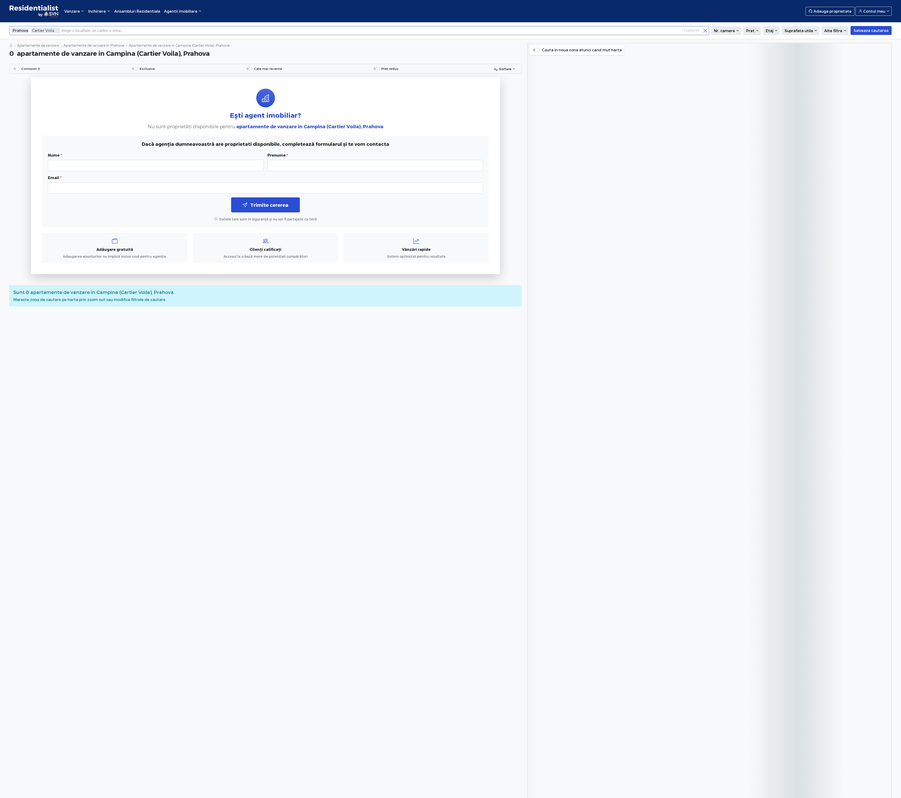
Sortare (505, 69)
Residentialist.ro (34, 11)
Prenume (277, 155)
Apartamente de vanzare (38, 45)
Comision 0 (30, 69)
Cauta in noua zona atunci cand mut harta (582, 50)
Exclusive (147, 69)
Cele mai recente (268, 69)
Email (54, 177)
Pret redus (389, 69)
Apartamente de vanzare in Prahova (94, 45)
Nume (55, 155)
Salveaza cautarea (871, 30)
